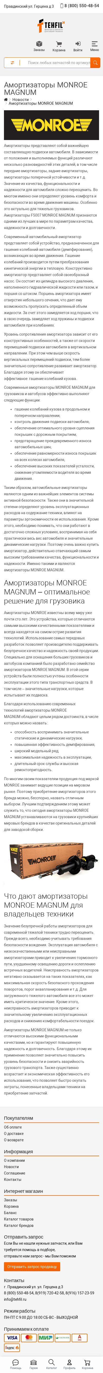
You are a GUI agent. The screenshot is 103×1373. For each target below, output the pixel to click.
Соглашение (14, 1173)
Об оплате (13, 1127)
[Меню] (94, 44)
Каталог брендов (19, 1225)
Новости (11, 1167)
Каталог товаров (19, 1219)
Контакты (12, 1179)
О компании (14, 1160)
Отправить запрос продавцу (32, 1267)
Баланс (10, 1213)
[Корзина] (59, 44)
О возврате (14, 1140)
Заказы (10, 1200)
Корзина (11, 1206)
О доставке (14, 1133)
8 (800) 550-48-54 (81, 5)
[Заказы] (39, 44)
